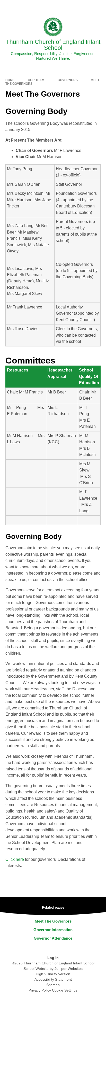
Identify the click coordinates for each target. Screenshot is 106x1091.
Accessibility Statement (53, 979)
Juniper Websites (69, 968)
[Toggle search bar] (86, 6)
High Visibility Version (53, 974)
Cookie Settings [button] (64, 990)
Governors (68, 80)
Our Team (36, 80)
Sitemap (53, 985)
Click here (14, 859)
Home (10, 80)
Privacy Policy (40, 990)
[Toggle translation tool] (73, 6)
